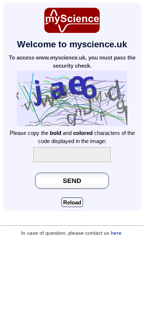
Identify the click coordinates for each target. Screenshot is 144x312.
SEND (72, 180)
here (116, 233)
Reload (72, 202)
